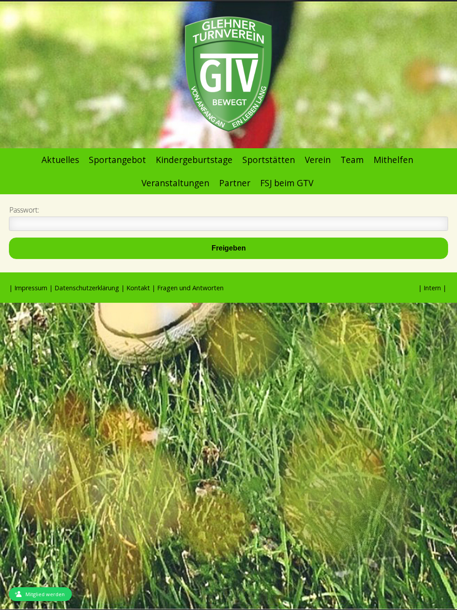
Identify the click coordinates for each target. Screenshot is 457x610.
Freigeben (229, 248)
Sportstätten (268, 160)
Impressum (30, 288)
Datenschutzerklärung (86, 288)
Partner (234, 183)
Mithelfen (393, 160)
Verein (318, 160)
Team (352, 160)
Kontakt (138, 288)
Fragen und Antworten (190, 288)
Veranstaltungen (175, 183)
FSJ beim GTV (286, 183)
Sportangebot (117, 160)
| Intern (429, 288)
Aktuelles (60, 160)
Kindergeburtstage (194, 160)
